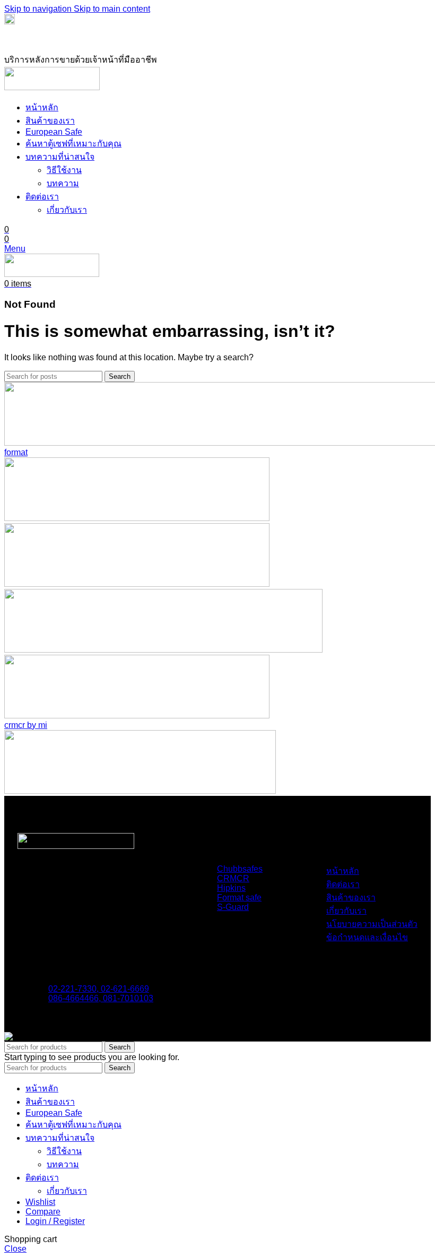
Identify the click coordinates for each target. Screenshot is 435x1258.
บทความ (63, 183)
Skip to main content (112, 8)
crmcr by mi (25, 725)
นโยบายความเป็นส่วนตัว (371, 924)
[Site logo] (52, 87)
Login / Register (55, 1221)
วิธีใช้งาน (64, 170)
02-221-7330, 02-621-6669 (98, 988)
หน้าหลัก (342, 870)
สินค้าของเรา (351, 897)
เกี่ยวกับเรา (67, 209)
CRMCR (233, 878)
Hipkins (231, 887)
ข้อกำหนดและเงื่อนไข (367, 937)
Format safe (239, 897)
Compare (42, 1211)
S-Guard (233, 907)
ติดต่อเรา (343, 884)
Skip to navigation (39, 8)
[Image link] (76, 846)
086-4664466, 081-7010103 (100, 998)
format (16, 452)
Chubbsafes (240, 868)
